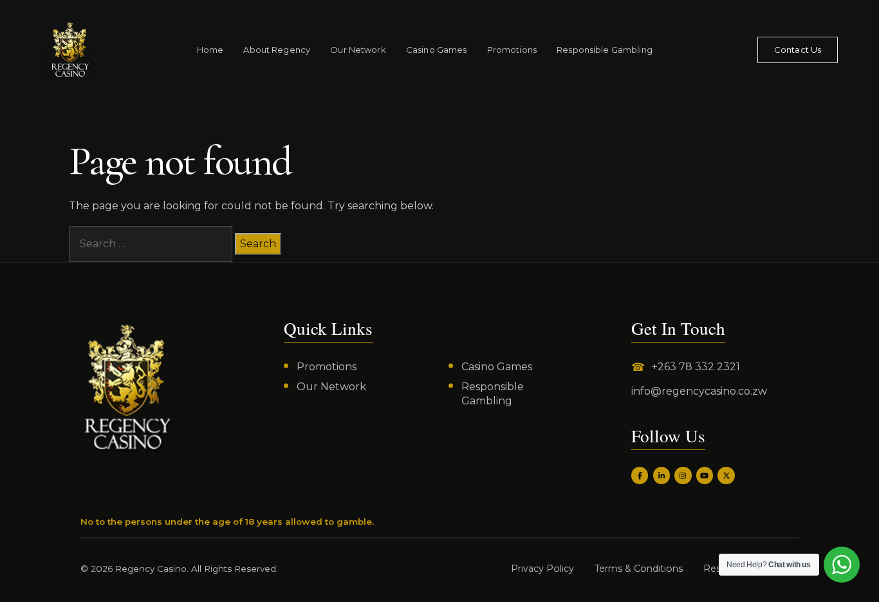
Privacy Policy (542, 568)
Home (210, 50)
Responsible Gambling (604, 50)
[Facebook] (639, 475)
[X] (725, 475)
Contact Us (797, 49)
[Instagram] (682, 475)
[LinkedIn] (661, 475)
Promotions (512, 50)
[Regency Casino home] (66, 50)
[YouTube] (704, 475)
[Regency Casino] (127, 387)
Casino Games (436, 50)
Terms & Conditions (639, 568)
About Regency (276, 50)
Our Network (357, 50)
